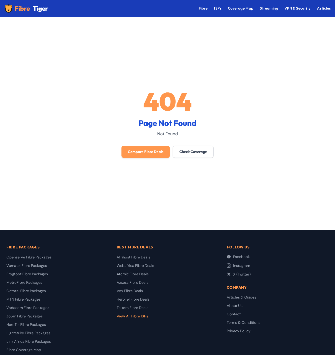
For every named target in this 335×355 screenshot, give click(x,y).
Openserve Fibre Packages (29, 257)
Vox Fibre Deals (130, 291)
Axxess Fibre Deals (132, 282)
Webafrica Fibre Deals (135, 265)
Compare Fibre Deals (145, 151)
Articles (324, 8)
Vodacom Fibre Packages (27, 307)
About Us (234, 305)
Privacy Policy (238, 331)
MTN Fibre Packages (23, 299)
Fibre (31, 8)
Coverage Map (241, 8)
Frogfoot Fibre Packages (27, 274)
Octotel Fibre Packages (26, 291)
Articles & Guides (241, 297)
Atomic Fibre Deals (133, 274)
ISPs (218, 8)
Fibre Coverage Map (23, 349)
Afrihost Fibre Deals (133, 257)
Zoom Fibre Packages (24, 316)
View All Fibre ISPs (132, 316)
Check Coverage (193, 151)
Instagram (241, 265)
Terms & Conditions (243, 322)
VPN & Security (297, 8)
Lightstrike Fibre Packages (28, 333)
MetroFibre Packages (24, 282)
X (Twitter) (242, 274)
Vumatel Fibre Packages (26, 265)
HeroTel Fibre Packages (26, 324)
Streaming (269, 8)
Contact (234, 314)
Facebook (241, 256)
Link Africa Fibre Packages (28, 341)
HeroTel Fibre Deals (133, 299)
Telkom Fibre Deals (132, 307)
